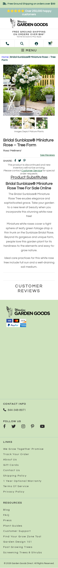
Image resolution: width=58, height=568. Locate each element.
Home (5, 57)
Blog (6, 509)
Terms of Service (16, 486)
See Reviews (47, 155)
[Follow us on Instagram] (23, 426)
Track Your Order (16, 454)
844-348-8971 (17, 410)
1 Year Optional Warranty (22, 481)
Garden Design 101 (17, 541)
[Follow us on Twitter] (13, 426)
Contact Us (11, 470)
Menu (31, 50)
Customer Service (31, 170)
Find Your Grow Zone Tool (22, 536)
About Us (10, 459)
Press (7, 520)
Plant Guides (13, 525)
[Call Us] (7, 43)
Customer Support (17, 531)
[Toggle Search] (22, 43)
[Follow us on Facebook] (4, 426)
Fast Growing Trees (18, 547)
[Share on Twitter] (19, 161)
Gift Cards (11, 465)
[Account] (36, 43)
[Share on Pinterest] (24, 161)
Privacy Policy (14, 491)
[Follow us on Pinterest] (32, 426)
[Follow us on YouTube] (42, 426)
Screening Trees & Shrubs (22, 552)
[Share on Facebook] (15, 161)
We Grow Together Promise (23, 449)
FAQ (6, 515)
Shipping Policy (15, 475)
